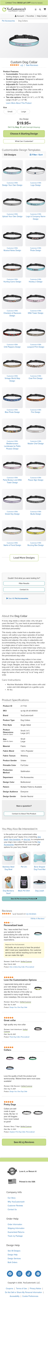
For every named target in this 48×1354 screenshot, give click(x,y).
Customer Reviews (15, 1205)
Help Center (42, 16)
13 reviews (31, 914)
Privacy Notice (35, 1288)
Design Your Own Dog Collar (18, 1007)
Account (20, 16)
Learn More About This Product (18, 103)
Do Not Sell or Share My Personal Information (23, 1292)
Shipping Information (16, 1228)
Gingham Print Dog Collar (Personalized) (22, 1132)
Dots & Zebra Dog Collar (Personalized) (21, 967)
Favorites (30, 16)
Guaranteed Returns (16, 1232)
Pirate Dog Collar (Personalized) (19, 1037)
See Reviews (29, 65)
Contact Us (24, 590)
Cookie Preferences (30, 1296)
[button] (44, 9)
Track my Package (15, 1236)
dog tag (27, 839)
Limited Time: (24, 3)
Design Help (13, 1254)
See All (18, 598)
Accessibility (14, 1296)
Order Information (15, 1224)
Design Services (14, 1258)
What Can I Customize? (24, 141)
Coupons (9, 1288)
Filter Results (24, 583)
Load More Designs (24, 557)
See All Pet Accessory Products (23, 899)
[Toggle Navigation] (36, 9)
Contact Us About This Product (24, 814)
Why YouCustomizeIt (16, 1201)
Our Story (11, 1197)
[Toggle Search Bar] (40, 9)
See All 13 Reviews (24, 1142)
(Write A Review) (37, 919)
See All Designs (14, 1250)
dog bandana (14, 839)
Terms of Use (21, 1288)
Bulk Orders (12, 1262)
